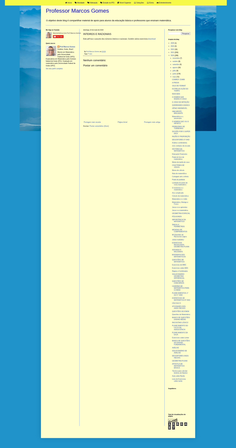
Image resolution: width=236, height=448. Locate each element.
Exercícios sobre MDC (180, 268)
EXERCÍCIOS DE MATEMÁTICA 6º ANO (181, 299)
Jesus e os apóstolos (179, 207)
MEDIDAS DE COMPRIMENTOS (179, 231)
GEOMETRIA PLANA (179, 361)
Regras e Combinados (180, 271)
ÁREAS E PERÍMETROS (178, 226)
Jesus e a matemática (180, 210)
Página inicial (122, 122)
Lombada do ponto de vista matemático (179, 184)
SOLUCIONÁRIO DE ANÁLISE (179, 352)
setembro (176, 64)
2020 (173, 55)
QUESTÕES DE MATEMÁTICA (178, 261)
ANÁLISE (175, 348)
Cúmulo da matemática (180, 196)
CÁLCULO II (176, 303)
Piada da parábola (178, 180)
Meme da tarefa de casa (180, 162)
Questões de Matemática (181, 314)
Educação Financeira (179, 154)
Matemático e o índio (179, 199)
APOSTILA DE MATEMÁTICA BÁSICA (178, 366)
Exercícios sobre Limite (180, 338)
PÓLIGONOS (177, 216)
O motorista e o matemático (177, 189)
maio (175, 77)
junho (175, 74)
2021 (173, 52)
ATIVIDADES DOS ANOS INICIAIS (179, 307)
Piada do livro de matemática (178, 158)
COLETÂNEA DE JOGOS (178, 166)
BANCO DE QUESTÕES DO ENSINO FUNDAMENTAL (181, 342)
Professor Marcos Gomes (77, 11)
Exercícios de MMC (179, 265)
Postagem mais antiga (152, 122)
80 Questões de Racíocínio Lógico (179, 236)
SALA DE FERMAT (179, 86)
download (152, 39)
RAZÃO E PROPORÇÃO (181, 136)
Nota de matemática (179, 173)
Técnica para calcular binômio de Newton (179, 372)
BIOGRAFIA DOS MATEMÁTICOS (179, 256)
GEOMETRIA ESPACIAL (181, 213)
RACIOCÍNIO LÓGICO (180, 322)
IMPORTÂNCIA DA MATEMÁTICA (179, 221)
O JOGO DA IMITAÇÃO (180, 102)
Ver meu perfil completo (54, 69)
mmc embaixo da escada (181, 146)
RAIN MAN (176, 94)
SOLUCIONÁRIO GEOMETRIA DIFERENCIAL (178, 276)
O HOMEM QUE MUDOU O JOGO (179, 98)
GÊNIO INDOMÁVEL (179, 108)
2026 (173, 43)
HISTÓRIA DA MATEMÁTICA (178, 150)
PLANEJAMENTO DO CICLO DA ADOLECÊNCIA (180, 327)
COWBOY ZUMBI (178, 79)
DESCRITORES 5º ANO (180, 140)
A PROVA (175, 83)
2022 (173, 49)
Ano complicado (178, 193)
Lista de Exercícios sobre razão (179, 380)
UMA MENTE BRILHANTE (177, 112)
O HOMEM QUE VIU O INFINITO (180, 122)
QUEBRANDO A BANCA (181, 105)
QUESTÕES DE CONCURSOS (178, 282)
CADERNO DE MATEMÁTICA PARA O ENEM (180, 288)
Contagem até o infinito (180, 176)
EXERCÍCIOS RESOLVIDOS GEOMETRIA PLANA (180, 245)
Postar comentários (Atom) (99, 126)
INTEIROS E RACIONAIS (177, 251)
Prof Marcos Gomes (67, 47)
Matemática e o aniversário (177, 117)
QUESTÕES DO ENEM (180, 311)
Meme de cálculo (178, 170)
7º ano (90, 54)
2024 (173, 46)
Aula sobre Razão (178, 376)
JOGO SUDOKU (178, 240)
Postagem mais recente (92, 122)
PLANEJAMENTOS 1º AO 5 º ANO (180, 294)
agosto (175, 67)
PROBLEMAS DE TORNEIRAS (178, 127)
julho (174, 71)
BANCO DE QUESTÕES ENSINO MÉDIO (181, 318)
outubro (175, 61)
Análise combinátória (179, 143)
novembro (176, 58)
